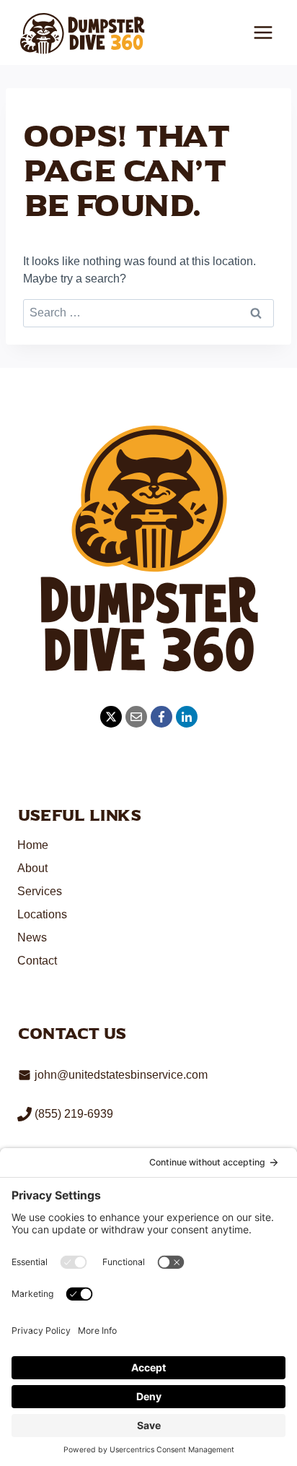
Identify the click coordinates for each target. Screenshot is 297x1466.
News (32, 937)
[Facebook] (161, 717)
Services (39, 891)
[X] (111, 717)
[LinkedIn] (187, 717)
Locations (42, 914)
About (32, 868)
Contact (37, 960)
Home (32, 845)
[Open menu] (263, 32)
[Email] (136, 717)
